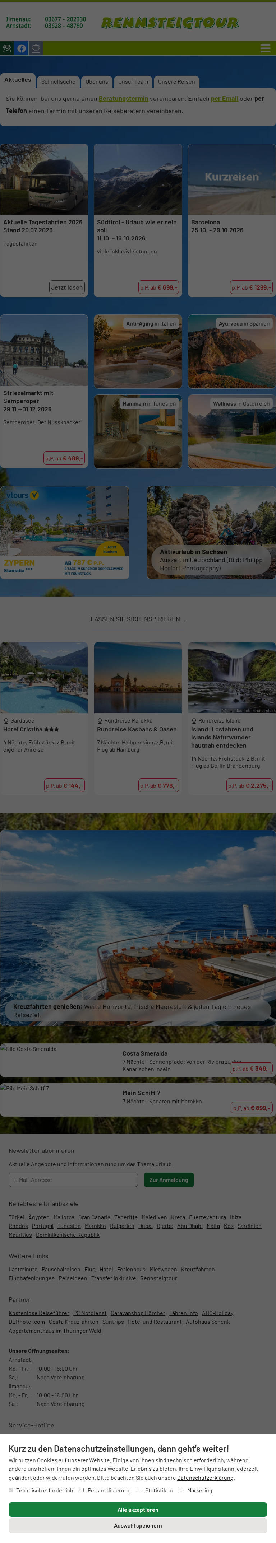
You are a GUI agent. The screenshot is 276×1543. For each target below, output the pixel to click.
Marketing (199, 1490)
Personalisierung (109, 1490)
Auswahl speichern (138, 1525)
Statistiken (158, 1490)
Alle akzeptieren (138, 1509)
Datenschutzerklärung (205, 1477)
